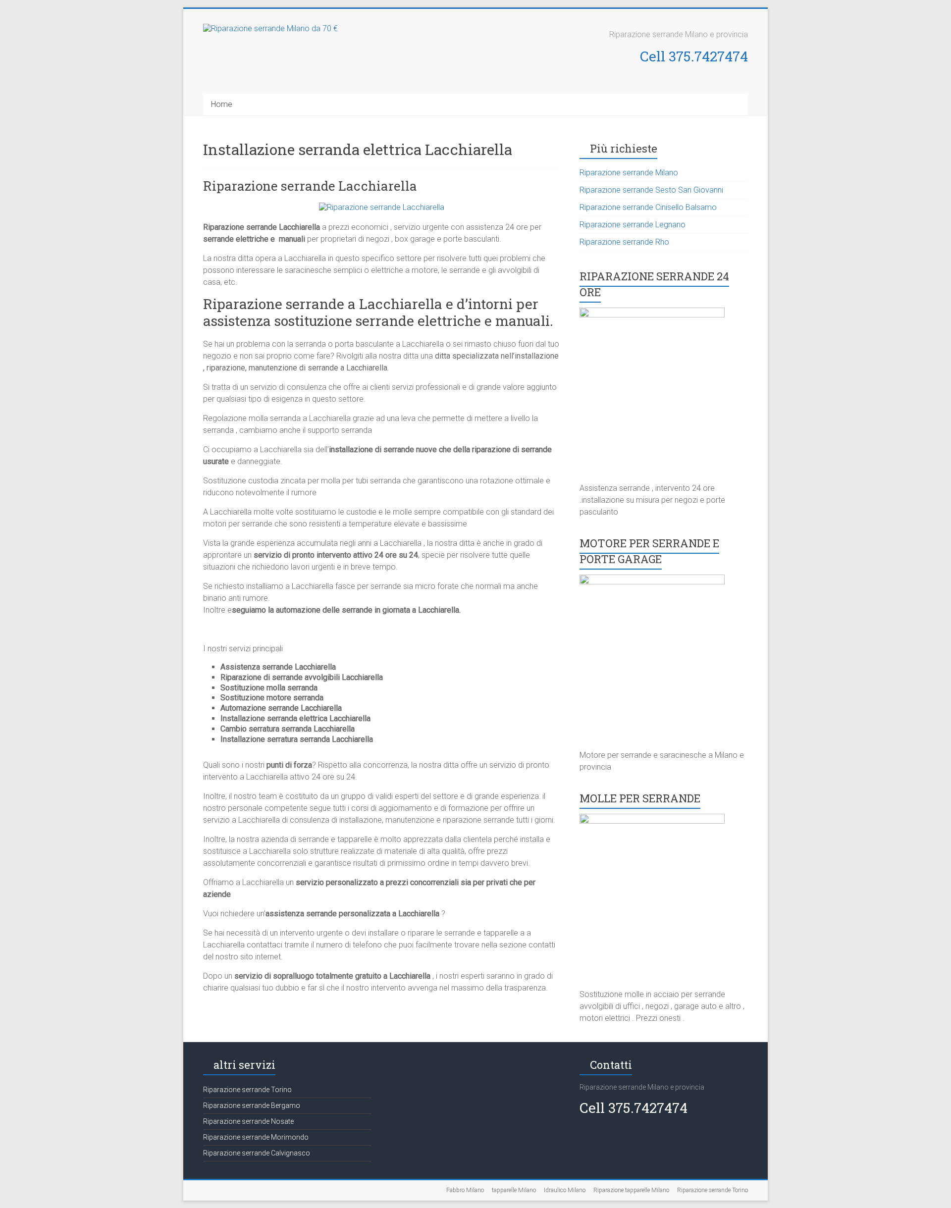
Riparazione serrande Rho (624, 242)
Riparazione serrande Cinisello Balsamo (648, 207)
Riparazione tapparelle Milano (631, 1190)
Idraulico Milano (564, 1190)
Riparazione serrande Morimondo (256, 1137)
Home (221, 104)
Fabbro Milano (465, 1190)
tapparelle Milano (514, 1190)
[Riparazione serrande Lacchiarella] (381, 207)
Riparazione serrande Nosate (248, 1121)
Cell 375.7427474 (694, 56)
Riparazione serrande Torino (247, 1090)
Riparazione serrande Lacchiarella (310, 185)
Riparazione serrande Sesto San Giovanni (651, 190)
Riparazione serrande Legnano (633, 224)
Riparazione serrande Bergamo (251, 1105)
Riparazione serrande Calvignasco (256, 1153)
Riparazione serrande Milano (629, 172)
